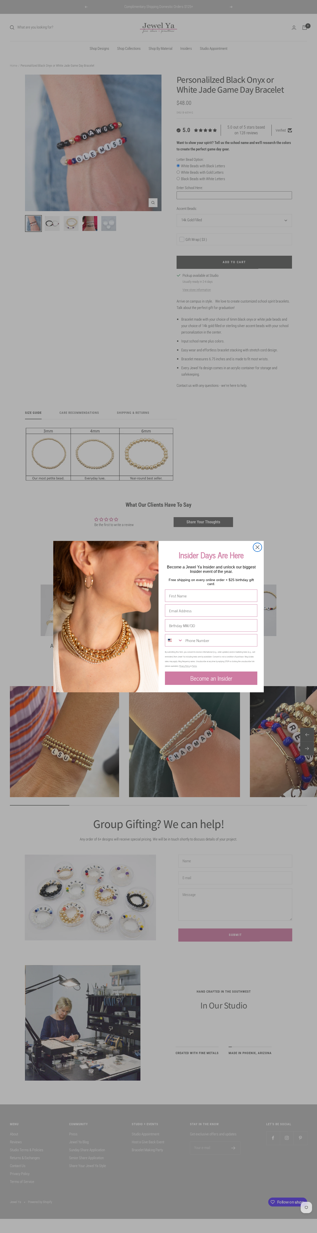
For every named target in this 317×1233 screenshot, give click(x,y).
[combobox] (174, 640)
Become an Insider (211, 678)
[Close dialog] (257, 547)
